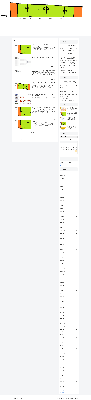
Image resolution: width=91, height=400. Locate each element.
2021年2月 (68, 260)
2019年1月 (68, 320)
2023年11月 (68, 205)
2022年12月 (68, 230)
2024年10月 (68, 192)
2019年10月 (68, 299)
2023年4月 (68, 222)
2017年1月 (68, 375)
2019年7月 (68, 304)
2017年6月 (68, 362)
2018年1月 (68, 345)
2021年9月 (68, 252)
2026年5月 (68, 172)
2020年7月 (68, 277)
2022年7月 (68, 241)
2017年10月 (68, 353)
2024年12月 (68, 186)
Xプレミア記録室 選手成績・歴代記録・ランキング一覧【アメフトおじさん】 (68, 82)
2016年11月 (68, 381)
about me (62, 388)
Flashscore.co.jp (63, 165)
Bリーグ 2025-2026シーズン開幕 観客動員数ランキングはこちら (68, 95)
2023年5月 (68, 219)
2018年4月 (68, 337)
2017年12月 (68, 348)
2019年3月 (68, 315)
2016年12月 (68, 378)
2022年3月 (68, 244)
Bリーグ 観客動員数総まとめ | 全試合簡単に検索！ (68, 86)
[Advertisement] (45, 29)
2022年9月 (68, 238)
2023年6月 (68, 216)
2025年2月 (68, 183)
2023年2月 (68, 225)
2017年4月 (68, 367)
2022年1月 (68, 249)
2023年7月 (68, 214)
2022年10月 (68, 235)
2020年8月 (68, 274)
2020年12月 (68, 266)
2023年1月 (68, 227)
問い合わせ (62, 392)
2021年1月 (68, 263)
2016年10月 (68, 384)
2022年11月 (68, 233)
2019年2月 (68, 318)
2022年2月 (68, 246)
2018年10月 (68, 329)
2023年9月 (68, 211)
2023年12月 (68, 203)
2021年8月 (68, 255)
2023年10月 (68, 208)
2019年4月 (68, 312)
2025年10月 (68, 175)
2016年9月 (68, 386)
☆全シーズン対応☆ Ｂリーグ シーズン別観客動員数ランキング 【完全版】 (68, 91)
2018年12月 (68, 323)
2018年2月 (68, 342)
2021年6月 (68, 257)
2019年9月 (68, 301)
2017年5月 (68, 364)
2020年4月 (68, 282)
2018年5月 (68, 334)
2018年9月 (68, 331)
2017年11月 (68, 351)
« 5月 (61, 155)
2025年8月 (68, 178)
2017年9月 (68, 356)
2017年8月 (68, 359)
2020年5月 (68, 279)
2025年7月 (68, 181)
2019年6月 (68, 307)
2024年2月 (68, 197)
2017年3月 (68, 370)
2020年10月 (68, 271)
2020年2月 (68, 288)
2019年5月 (68, 310)
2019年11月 (68, 296)
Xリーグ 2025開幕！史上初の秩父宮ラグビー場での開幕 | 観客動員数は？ (68, 99)
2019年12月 (68, 293)
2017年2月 (68, 373)
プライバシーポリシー (64, 390)
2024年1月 (68, 200)
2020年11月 (68, 268)
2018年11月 (68, 326)
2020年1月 (68, 290)
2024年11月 (68, 189)
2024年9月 (68, 194)
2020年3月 (68, 285)
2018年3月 (68, 340)
